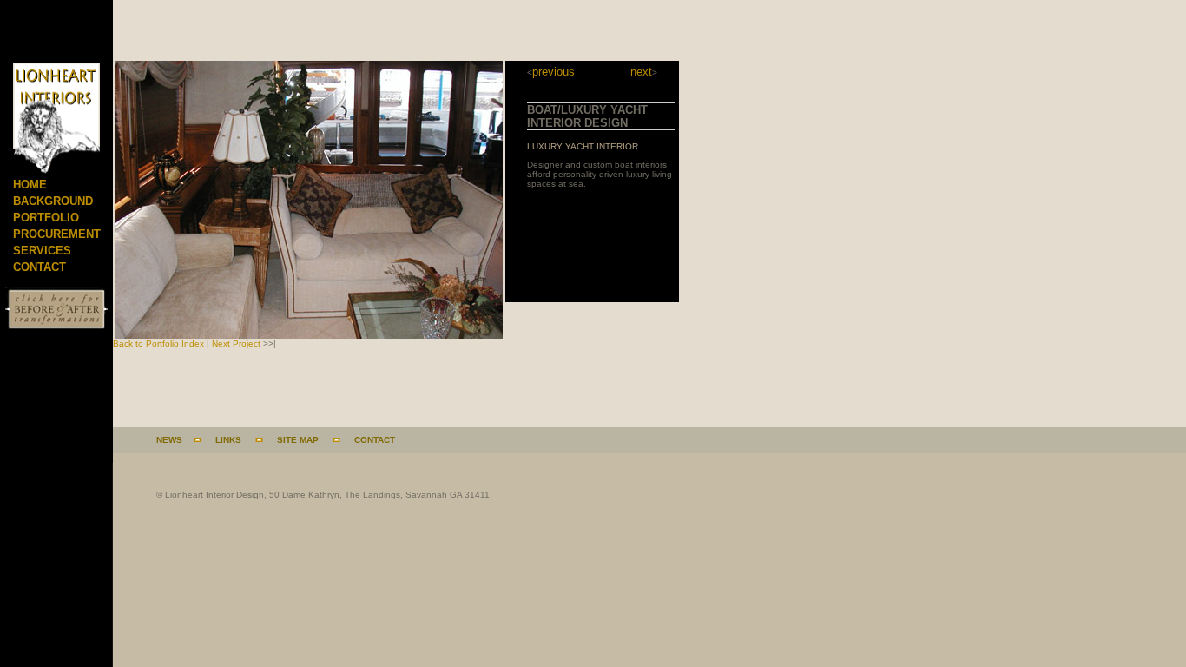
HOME (30, 184)
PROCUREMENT (57, 234)
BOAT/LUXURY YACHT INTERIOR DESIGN (587, 116)
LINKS (228, 440)
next (641, 71)
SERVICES (42, 250)
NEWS (169, 440)
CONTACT (39, 267)
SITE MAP (298, 440)
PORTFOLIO (46, 217)
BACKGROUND (53, 201)
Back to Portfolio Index (158, 343)
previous (553, 71)
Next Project (236, 343)
